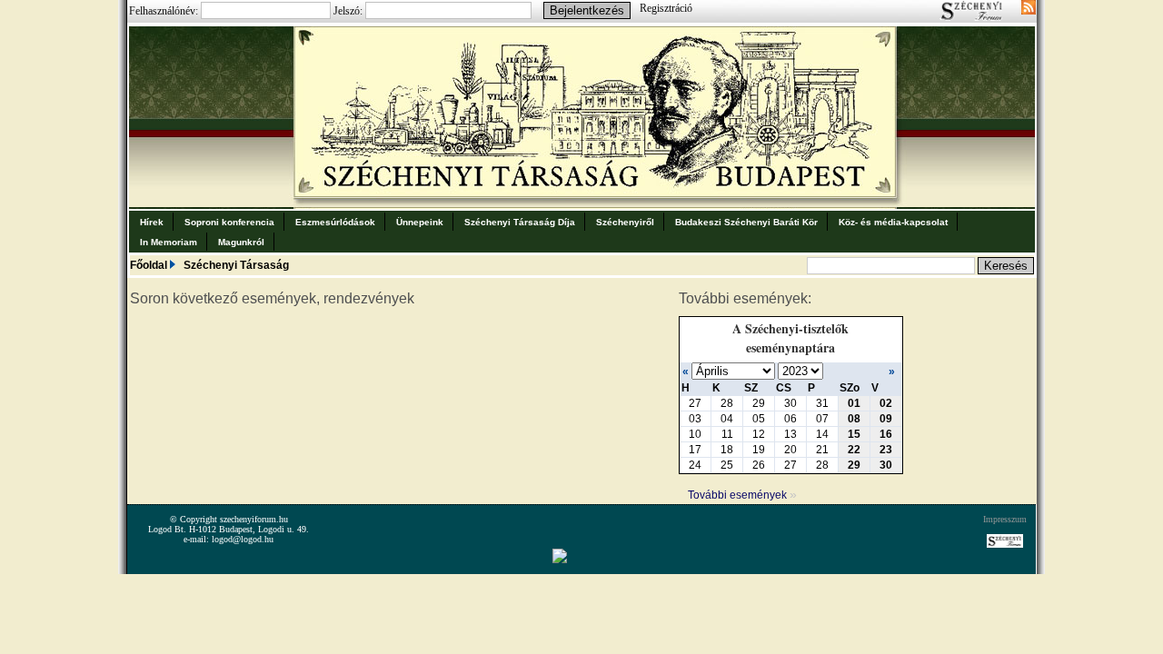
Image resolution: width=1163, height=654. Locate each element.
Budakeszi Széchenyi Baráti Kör (746, 222)
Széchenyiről (625, 222)
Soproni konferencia (229, 222)
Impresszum (1005, 519)
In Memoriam (168, 242)
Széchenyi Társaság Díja (519, 222)
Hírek (152, 222)
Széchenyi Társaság (236, 265)
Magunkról (241, 242)
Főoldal (148, 265)
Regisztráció (666, 8)
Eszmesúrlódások (335, 222)
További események (742, 495)
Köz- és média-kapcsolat (893, 222)
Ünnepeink (419, 222)
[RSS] (1028, 9)
